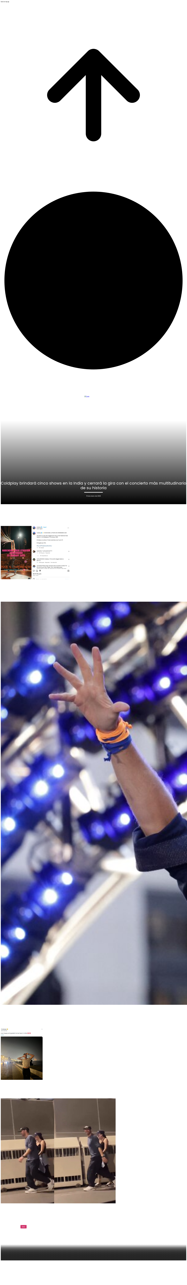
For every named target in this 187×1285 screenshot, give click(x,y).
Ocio (23, 1227)
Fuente (3, 1220)
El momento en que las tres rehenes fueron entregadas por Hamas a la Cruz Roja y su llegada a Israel (149, 1234)
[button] (184, 407)
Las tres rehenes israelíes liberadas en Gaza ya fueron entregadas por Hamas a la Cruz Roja (34, 1234)
